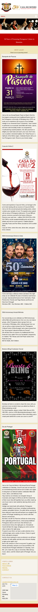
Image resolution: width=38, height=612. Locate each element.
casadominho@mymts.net (10, 582)
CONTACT (5, 570)
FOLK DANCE (6, 565)
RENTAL (5, 568)
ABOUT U (5, 563)
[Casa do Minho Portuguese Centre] (19, 7)
